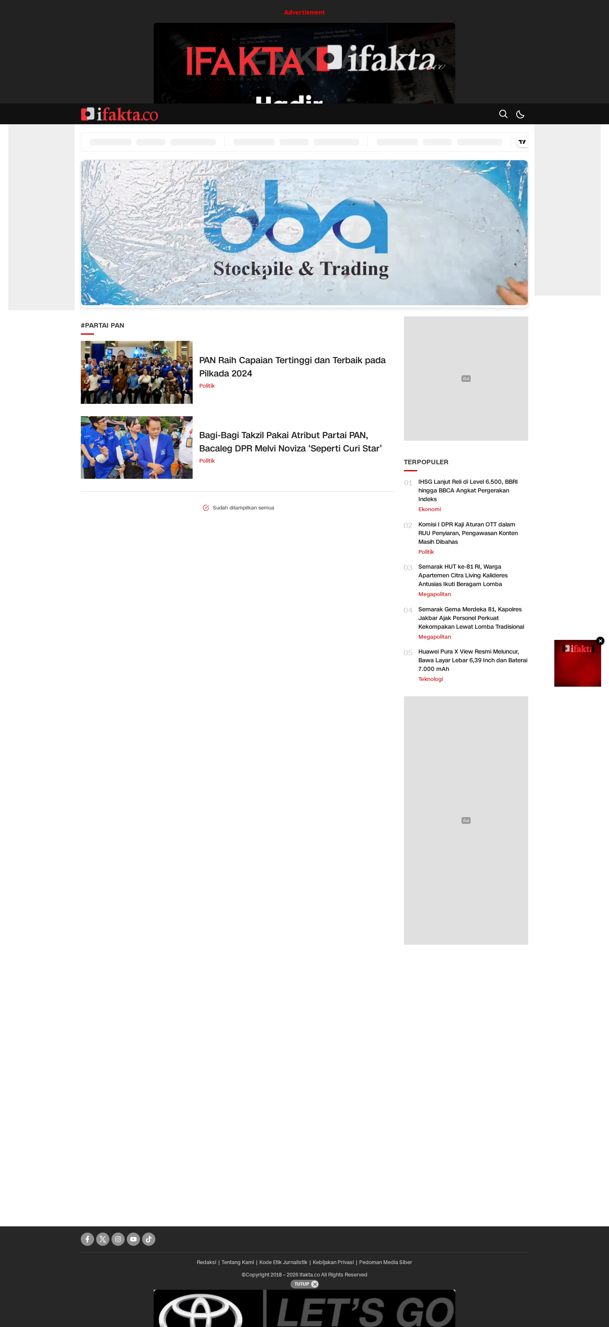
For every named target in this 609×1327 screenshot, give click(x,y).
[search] (503, 114)
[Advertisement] (466, 1081)
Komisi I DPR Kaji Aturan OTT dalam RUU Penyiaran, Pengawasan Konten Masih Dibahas (468, 533)
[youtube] (133, 1239)
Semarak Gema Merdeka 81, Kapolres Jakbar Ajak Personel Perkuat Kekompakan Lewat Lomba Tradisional (471, 618)
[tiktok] (148, 1239)
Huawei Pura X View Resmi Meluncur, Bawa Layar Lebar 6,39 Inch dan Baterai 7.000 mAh (472, 660)
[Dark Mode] (520, 114)
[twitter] (102, 1239)
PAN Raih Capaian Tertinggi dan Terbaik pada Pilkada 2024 (292, 367)
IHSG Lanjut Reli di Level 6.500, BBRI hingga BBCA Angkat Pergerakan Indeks (468, 490)
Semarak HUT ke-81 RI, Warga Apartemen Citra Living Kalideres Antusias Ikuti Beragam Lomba (463, 575)
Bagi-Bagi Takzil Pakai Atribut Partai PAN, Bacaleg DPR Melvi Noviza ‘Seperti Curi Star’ (290, 442)
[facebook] (87, 1239)
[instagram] (118, 1239)
